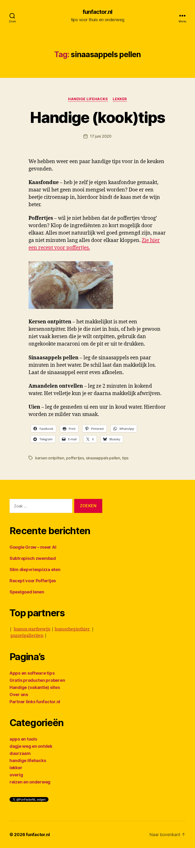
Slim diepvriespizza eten (35, 569)
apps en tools (23, 739)
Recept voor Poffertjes (33, 580)
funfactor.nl (97, 12)
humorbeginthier (73, 629)
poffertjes (75, 458)
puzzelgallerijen (27, 635)
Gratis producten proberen (37, 680)
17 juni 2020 (101, 136)
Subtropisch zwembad (33, 558)
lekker (120, 99)
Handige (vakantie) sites (35, 687)
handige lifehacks (88, 99)
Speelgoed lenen (27, 591)
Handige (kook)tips (97, 117)
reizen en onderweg (30, 781)
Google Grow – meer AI (33, 547)
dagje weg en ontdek (31, 746)
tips (125, 458)
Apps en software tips (32, 673)
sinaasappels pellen (103, 458)
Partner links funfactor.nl (35, 701)
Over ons (19, 694)
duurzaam (20, 753)
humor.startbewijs (32, 629)
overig (16, 774)
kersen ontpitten (49, 458)
